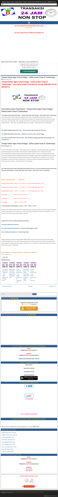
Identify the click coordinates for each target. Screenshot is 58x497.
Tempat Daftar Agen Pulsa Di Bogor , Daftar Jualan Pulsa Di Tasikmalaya (28, 77)
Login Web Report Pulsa (7, 449)
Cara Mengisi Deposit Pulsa (8, 442)
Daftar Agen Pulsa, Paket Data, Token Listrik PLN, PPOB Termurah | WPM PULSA (29, 2)
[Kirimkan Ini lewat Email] (3, 257)
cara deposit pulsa (30, 134)
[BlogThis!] (4, 257)
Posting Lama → (53, 286)
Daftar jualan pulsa (26, 130)
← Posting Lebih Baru (6, 286)
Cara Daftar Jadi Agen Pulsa (8, 439)
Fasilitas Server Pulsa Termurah (9, 435)
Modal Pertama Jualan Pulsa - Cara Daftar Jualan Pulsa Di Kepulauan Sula (19, 276)
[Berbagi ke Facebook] (7, 257)
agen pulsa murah (7, 79)
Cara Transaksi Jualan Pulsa (8, 444)
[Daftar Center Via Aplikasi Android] (29, 380)
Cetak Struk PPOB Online (8, 451)
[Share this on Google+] (10, 254)
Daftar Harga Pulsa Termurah (9, 432)
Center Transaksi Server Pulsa (9, 447)
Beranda (30, 286)
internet (6, 213)
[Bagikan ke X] (5, 257)
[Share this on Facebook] (4, 254)
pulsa (44, 117)
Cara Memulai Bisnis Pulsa (8, 437)
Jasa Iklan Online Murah (52, 496)
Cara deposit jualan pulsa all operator (10, 228)
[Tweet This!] (7, 254)
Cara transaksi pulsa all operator (9, 232)
